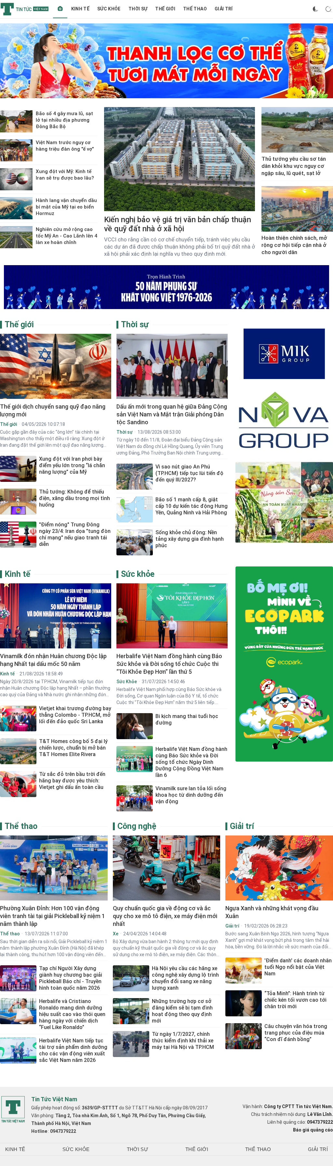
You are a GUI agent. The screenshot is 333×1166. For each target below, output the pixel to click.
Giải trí (224, 8)
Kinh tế (80, 8)
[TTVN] (13, 1110)
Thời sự (137, 8)
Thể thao (195, 8)
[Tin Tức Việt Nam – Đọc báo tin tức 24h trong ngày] (24, 9)
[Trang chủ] (60, 9)
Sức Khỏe (109, 8)
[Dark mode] (315, 9)
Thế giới (165, 8)
